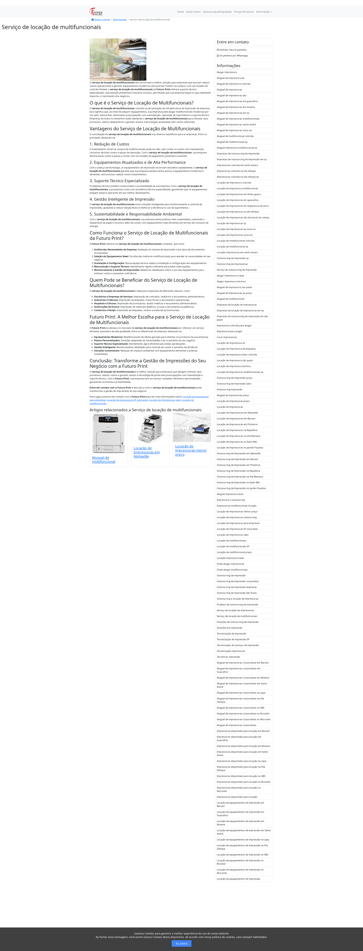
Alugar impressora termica (231, 281)
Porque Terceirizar (244, 11)
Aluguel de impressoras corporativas (236, 725)
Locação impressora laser (230, 558)
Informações (263, 11)
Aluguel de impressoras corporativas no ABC (241, 707)
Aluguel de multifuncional (103, 459)
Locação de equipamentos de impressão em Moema (240, 823)
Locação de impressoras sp (231, 223)
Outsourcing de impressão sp (233, 258)
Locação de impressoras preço (233, 401)
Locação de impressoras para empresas (238, 523)
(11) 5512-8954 (100, 2)
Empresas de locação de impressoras (237, 304)
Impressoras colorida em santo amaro (237, 165)
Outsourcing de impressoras (232, 264)
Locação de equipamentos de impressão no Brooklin (240, 862)
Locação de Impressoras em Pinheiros (237, 424)
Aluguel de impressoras (229, 89)
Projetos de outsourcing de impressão (237, 604)
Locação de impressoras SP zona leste (127, 400)
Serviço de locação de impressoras (235, 610)
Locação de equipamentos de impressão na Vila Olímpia (242, 847)
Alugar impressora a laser (230, 275)
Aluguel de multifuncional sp (232, 141)
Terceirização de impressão (231, 633)
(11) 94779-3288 (141, 2)
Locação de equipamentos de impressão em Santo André (244, 832)
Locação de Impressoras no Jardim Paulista (240, 447)
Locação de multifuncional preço (234, 552)
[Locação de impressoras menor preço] (192, 427)
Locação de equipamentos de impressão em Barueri (240, 804)
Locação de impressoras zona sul (234, 234)
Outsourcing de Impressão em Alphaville (238, 453)
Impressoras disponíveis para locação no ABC (241, 776)
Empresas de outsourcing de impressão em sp (242, 159)
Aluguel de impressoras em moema (236, 107)
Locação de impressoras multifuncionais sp (240, 372)
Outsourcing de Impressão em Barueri (237, 459)
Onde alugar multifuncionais (232, 569)
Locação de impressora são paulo (235, 360)
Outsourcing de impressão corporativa (238, 581)
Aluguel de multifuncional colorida (235, 136)
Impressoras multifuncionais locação (237, 505)
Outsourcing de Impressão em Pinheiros (238, 465)
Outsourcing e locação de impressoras (237, 598)
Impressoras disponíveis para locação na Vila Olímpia (241, 768)
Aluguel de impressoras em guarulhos (237, 101)
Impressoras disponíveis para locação (237, 796)
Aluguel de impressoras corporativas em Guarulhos (238, 670)
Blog (216, 913)
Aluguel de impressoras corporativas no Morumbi (243, 719)
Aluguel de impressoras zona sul (234, 130)
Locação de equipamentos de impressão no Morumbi (240, 871)
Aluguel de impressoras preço (233, 395)
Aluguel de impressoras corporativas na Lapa (241, 692)
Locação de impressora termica (234, 366)
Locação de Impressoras (230, 406)
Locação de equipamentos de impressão (238, 878)
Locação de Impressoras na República (237, 430)
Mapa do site (221, 916)
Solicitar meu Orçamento (233, 49)
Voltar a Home (102, 19)
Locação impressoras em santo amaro (237, 252)
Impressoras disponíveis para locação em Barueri (243, 731)
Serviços (218, 909)
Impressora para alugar (229, 331)
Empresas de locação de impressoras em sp (240, 310)
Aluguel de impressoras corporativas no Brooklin (243, 713)
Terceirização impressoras (231, 651)
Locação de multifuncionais (231, 540)
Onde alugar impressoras (230, 563)
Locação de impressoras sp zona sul (236, 229)
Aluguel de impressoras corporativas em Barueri (243, 662)
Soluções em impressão (229, 627)
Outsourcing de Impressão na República (238, 470)
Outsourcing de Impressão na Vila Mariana (240, 476)
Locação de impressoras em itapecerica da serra (243, 205)
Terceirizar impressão (228, 656)
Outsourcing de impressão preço (234, 377)
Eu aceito (181, 943)
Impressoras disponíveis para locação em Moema (243, 746)
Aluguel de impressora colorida (233, 83)
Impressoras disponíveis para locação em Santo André (242, 753)
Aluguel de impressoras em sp (233, 112)
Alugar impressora (227, 72)
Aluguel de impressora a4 (230, 78)
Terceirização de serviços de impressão (238, 645)
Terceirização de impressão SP (233, 639)
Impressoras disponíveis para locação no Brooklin (243, 781)
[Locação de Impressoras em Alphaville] (150, 428)
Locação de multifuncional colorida (235, 240)
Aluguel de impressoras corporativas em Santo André (242, 685)
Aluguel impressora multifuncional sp (237, 147)
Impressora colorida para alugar (234, 325)
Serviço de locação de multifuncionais (166, 409)
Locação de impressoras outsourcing (237, 517)
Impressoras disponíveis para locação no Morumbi (239, 789)
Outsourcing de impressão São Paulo (237, 592)
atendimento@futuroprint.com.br (173, 2)
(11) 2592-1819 (120, 2)
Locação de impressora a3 (231, 343)
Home (180, 11)
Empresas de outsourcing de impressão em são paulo (242, 318)
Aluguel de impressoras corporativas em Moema (243, 677)
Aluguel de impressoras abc (232, 95)
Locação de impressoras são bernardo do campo (243, 217)
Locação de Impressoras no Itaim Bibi (237, 441)
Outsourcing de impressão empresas (237, 587)
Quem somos (193, 11)
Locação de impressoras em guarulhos (237, 200)
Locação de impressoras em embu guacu (239, 194)
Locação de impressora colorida (234, 182)
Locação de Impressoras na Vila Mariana (238, 436)
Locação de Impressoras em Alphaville (147, 452)
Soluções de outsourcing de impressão (238, 622)
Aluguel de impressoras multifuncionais (238, 118)
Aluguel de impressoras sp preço (234, 293)
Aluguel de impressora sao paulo (234, 287)
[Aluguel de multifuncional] (109, 433)
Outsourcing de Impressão (217, 11)
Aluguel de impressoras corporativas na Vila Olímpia (240, 700)
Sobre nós (219, 906)
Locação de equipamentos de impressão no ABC (242, 854)
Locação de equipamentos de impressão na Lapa (243, 839)
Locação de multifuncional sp (232, 246)
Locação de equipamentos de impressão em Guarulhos (240, 813)
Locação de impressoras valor (165, 400)
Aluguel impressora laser (230, 494)
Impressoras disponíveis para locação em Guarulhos (239, 738)
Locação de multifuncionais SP (233, 546)
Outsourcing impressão (229, 389)
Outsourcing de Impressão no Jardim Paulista (241, 488)
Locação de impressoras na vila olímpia (238, 211)
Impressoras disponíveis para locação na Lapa (241, 761)
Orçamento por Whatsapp (233, 55)
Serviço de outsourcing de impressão (237, 269)
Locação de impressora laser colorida (237, 354)
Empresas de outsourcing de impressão (238, 153)
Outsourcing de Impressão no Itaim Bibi (238, 482)
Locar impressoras (227, 337)
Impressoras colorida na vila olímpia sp (238, 176)
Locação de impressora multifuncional (237, 188)
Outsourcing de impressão (231, 575)
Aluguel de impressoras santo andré (236, 124)
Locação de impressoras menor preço (191, 450)
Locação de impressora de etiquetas (236, 348)
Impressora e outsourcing (231, 499)
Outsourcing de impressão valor (234, 383)
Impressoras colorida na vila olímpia (236, 171)
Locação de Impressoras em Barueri (236, 418)
